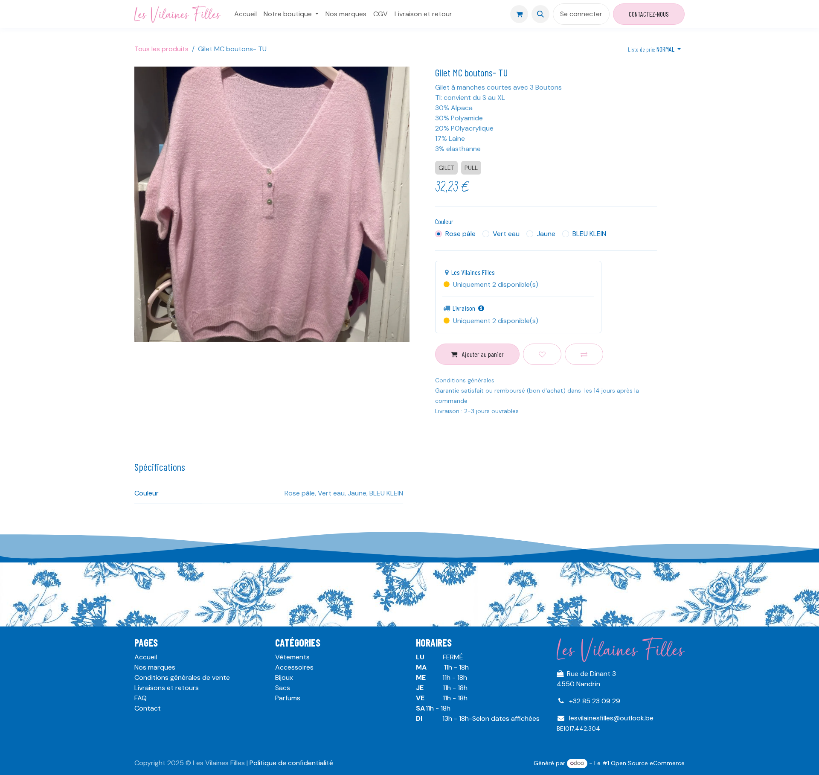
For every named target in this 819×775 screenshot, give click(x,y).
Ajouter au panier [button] (482, 354)
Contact (147, 708)
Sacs (282, 687)
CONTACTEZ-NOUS (649, 14)
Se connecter (581, 13)
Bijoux (284, 677)
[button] (540, 14)
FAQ (140, 697)
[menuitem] (245, 14)
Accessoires (294, 667)
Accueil (145, 657)
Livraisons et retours (166, 687)
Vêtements (292, 657)
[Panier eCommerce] (519, 14)
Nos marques (154, 667)
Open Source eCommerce (648, 763)
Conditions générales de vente (182, 677)
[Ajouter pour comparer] (584, 354)
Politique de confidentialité (291, 762)
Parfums (287, 697)
